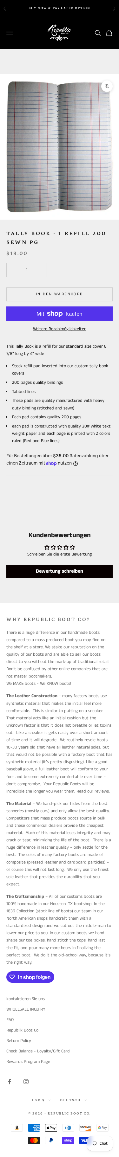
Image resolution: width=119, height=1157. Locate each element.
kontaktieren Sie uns (25, 999)
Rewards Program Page (28, 1061)
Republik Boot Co (22, 1030)
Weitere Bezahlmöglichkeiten (59, 329)
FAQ (10, 1020)
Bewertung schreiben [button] (59, 571)
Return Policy (18, 1041)
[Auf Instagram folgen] (26, 1081)
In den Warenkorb (59, 294)
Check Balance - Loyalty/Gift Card (38, 1051)
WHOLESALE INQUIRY (25, 1009)
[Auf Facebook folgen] (9, 1081)
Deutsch (70, 1100)
